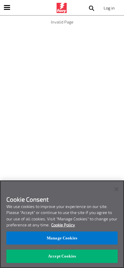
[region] (62, 224)
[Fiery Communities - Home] (62, 8)
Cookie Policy (63, 224)
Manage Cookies (62, 238)
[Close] (116, 189)
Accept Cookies (62, 256)
